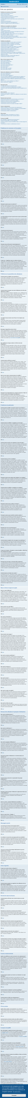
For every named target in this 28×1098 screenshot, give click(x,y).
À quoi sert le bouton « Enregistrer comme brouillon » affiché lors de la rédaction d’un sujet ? (13, 54)
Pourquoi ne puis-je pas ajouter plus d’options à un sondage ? (11, 46)
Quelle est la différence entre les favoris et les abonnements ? (11, 107)
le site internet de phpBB (15, 337)
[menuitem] (3, 4)
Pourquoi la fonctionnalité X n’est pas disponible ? (9, 120)
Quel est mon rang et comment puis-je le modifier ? (9, 36)
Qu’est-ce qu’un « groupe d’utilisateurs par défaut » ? (10, 80)
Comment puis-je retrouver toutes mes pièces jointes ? (10, 115)
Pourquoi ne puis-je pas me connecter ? (8, 17)
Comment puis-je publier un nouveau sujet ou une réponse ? (11, 42)
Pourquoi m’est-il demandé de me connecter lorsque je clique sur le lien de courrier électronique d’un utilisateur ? (13, 38)
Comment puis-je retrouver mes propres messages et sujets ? (11, 103)
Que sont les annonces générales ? (7, 64)
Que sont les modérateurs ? (5, 74)
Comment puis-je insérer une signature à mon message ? (11, 44)
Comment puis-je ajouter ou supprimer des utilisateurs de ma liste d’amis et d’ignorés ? (14, 95)
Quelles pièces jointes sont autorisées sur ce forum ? (10, 114)
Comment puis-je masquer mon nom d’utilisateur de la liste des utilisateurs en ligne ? (13, 29)
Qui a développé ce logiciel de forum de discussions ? (10, 119)
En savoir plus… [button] (17, 1091)
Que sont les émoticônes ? (5, 62)
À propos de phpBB (22, 1036)
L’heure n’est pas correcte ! (5, 30)
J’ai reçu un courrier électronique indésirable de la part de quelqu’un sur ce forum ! (14, 89)
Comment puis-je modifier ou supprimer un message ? (10, 43)
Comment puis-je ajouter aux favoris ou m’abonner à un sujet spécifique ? (13, 108)
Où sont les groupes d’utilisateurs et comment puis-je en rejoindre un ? (13, 76)
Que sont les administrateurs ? (6, 73)
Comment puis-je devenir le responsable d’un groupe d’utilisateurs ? (12, 77)
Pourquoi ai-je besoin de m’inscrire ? (7, 13)
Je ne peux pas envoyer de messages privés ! (9, 85)
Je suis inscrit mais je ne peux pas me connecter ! (9, 16)
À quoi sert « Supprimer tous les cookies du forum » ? (10, 23)
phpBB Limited (5, 1032)
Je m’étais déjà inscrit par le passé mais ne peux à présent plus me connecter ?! (12, 19)
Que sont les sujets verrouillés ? (6, 68)
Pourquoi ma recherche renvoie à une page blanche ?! (10, 101)
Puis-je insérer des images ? (6, 63)
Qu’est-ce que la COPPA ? (5, 14)
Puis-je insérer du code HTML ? (6, 61)
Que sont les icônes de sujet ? (6, 69)
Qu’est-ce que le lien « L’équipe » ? (7, 82)
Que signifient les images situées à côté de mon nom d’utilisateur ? (12, 33)
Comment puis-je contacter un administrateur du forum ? (10, 123)
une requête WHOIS (8, 1061)
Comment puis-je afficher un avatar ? (7, 34)
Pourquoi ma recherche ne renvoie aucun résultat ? (10, 100)
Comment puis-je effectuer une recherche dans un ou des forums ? (12, 99)
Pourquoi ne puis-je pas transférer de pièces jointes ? (10, 49)
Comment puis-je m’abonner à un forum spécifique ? (10, 109)
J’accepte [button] (14, 1095)
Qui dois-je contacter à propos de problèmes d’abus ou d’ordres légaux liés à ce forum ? (14, 122)
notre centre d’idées (20, 1046)
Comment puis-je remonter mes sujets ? (8, 56)
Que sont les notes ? (4, 67)
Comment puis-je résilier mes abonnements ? (8, 110)
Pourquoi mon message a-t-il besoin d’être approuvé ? (10, 55)
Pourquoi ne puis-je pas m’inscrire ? (7, 15)
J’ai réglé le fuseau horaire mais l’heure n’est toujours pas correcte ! (12, 31)
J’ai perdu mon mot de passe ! (6, 21)
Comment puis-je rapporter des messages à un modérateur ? (11, 52)
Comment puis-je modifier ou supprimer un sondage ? (10, 47)
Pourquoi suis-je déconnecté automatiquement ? (9, 22)
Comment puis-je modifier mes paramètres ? (8, 27)
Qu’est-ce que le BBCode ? (5, 60)
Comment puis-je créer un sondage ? (7, 45)
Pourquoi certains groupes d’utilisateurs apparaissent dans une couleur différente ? (13, 79)
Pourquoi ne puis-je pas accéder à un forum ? (9, 48)
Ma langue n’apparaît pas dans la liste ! (7, 32)
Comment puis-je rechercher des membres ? (8, 102)
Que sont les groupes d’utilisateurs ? (7, 75)
